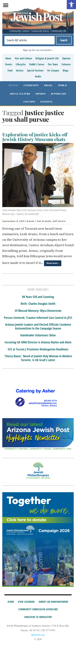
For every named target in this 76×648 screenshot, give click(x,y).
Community (31, 85)
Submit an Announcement (53, 601)
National (46, 101)
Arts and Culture (23, 58)
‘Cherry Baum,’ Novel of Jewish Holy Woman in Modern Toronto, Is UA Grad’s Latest (38, 358)
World (62, 85)
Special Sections (35, 70)
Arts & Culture (20, 93)
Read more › (52, 263)
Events (8, 64)
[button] (71, 4)
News (8, 58)
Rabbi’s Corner (36, 64)
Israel (48, 85)
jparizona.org (38, 634)
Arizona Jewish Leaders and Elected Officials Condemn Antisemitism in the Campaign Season (38, 326)
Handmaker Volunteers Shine (38, 335)
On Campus (53, 70)
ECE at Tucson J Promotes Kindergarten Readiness (38, 349)
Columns (66, 64)
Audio (38, 76)
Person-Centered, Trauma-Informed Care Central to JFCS (38, 318)
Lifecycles (21, 64)
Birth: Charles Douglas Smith (38, 304)
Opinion (66, 58)
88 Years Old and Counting (38, 297)
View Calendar (26, 601)
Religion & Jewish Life (47, 58)
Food (10, 70)
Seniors (20, 70)
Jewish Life (58, 93)
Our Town (53, 64)
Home (11, 601)
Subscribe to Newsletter (38, 617)
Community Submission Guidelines (38, 609)
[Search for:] (29, 40)
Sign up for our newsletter (37, 50)
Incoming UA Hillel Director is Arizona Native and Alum (38, 342)
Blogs (65, 70)
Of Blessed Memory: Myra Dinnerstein (38, 311)
